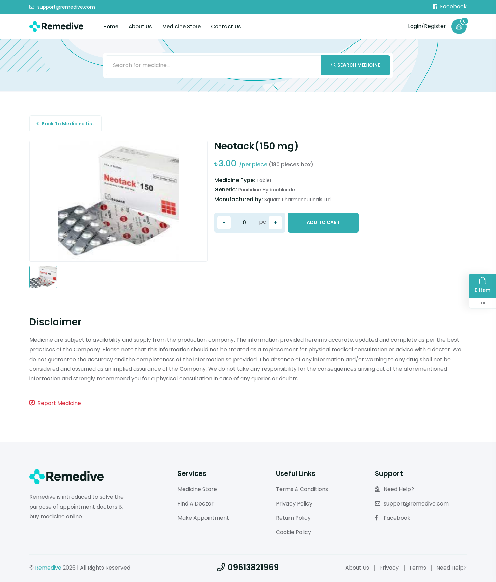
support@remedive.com (66, 7)
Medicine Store (181, 26)
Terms (417, 568)
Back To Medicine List (68, 123)
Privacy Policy (294, 504)
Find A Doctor (195, 504)
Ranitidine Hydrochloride (266, 189)
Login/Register (427, 26)
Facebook (453, 6)
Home (110, 26)
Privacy (389, 568)
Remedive (48, 568)
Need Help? (399, 489)
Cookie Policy (293, 532)
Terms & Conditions (302, 489)
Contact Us (226, 26)
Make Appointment (203, 518)
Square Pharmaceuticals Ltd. (298, 199)
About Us (140, 26)
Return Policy (293, 518)
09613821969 (253, 567)
